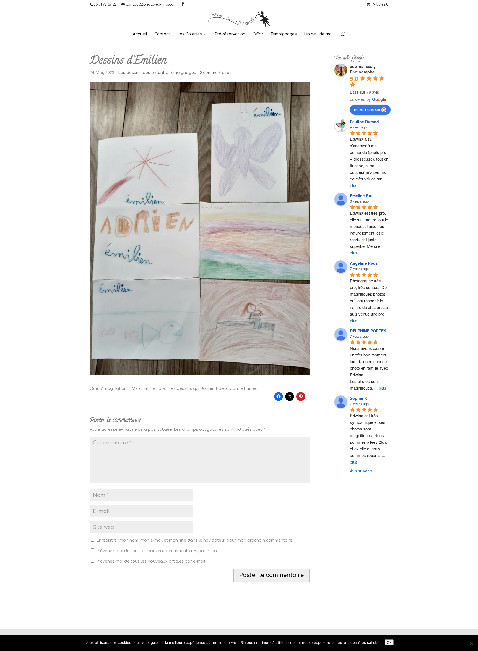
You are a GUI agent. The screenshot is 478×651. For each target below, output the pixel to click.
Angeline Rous (364, 263)
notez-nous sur (367, 109)
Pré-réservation (230, 34)
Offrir (258, 34)
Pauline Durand (364, 121)
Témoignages (284, 34)
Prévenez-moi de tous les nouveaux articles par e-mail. (151, 561)
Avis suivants (361, 471)
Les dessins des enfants (142, 73)
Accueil (140, 34)
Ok (389, 642)
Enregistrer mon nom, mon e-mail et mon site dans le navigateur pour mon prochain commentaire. (194, 540)
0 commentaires (216, 73)
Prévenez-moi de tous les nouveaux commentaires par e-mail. (158, 551)
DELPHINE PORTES (368, 331)
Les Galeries (189, 34)
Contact (162, 34)
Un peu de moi (318, 34)
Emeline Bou (362, 195)
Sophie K (358, 398)
